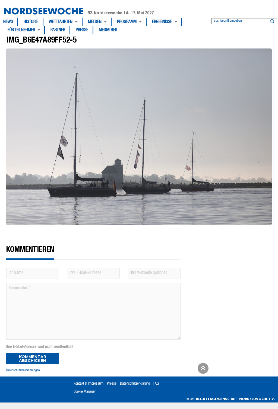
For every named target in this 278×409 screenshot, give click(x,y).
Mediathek (108, 30)
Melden (95, 22)
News (8, 22)
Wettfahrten (60, 22)
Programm (127, 22)
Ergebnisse (162, 22)
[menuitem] (10, 22)
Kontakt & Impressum (88, 384)
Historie (31, 22)
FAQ (156, 384)
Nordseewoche (43, 11)
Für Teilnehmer (21, 30)
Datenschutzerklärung (135, 384)
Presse (82, 30)
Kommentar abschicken (32, 358)
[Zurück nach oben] (202, 370)
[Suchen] (272, 20)
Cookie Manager (85, 392)
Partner (57, 30)
